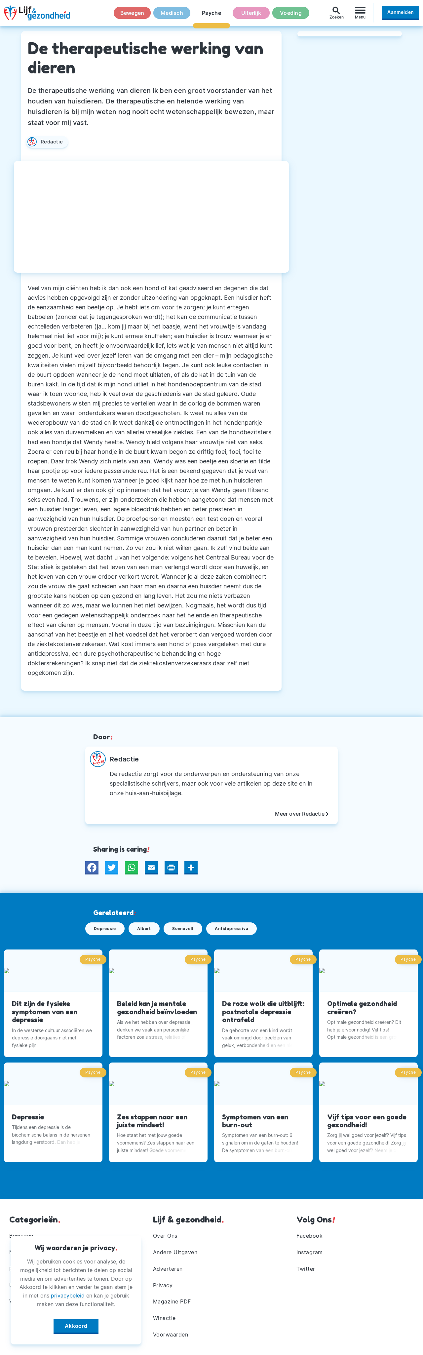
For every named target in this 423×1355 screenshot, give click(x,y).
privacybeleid (68, 1295)
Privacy (163, 1285)
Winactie (164, 1318)
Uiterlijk (251, 13)
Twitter (305, 1268)
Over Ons (165, 1235)
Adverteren (168, 1268)
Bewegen (132, 13)
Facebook (309, 1235)
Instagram (309, 1252)
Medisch (172, 13)
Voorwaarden (170, 1334)
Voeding (291, 13)
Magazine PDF (172, 1301)
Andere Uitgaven (175, 1252)
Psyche (211, 13)
